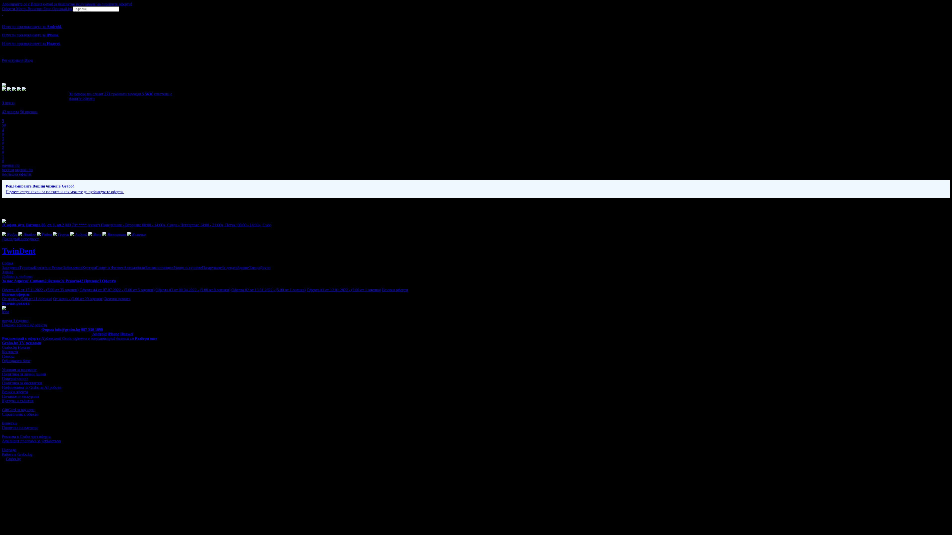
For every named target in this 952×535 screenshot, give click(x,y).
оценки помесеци (11, 167)
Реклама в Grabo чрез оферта (26, 436)
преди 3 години (15, 321)
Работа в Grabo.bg (17, 454)
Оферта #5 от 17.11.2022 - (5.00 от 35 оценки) (40, 290)
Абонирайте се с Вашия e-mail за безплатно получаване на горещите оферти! (67, 4)
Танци (254, 268)
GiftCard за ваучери (18, 410)
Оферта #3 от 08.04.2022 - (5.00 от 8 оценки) (192, 290)
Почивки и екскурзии (20, 396)
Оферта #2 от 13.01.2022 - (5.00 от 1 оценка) (268, 290)
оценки (28, 112)
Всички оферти (395, 290)
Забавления (72, 268)
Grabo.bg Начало (16, 347)
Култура (89, 268)
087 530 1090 (92, 329)
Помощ (8, 356)
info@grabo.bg (67, 329)
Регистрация (12, 60)
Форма (47, 329)
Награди (9, 450)
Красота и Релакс (48, 268)
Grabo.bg (13, 459)
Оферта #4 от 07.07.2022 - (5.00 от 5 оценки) (117, 290)
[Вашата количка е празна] (2, 14)
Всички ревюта (117, 299)
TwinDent (18, 250)
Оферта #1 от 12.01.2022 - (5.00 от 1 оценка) (344, 290)
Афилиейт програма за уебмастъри (31, 441)
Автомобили (134, 268)
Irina (5, 312)
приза (8, 103)
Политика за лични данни (24, 374)
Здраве (243, 268)
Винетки (9, 423)
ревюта (10, 112)
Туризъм (26, 268)
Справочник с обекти (20, 414)
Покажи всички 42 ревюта (24, 325)
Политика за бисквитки (22, 383)
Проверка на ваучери (20, 428)
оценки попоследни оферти (17, 172)
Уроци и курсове (188, 268)
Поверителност (15, 378)
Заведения (10, 268)
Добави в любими (17, 276)
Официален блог (16, 361)
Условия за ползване (19, 370)
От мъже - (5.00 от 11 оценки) (27, 299)
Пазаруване (212, 268)
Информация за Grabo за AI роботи (31, 387)
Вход (28, 60)
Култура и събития (17, 401)
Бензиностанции (159, 268)
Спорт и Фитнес (110, 268)
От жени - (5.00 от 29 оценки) (78, 299)
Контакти (10, 352)
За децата (230, 268)
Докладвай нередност (20, 239)
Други (265, 268)
